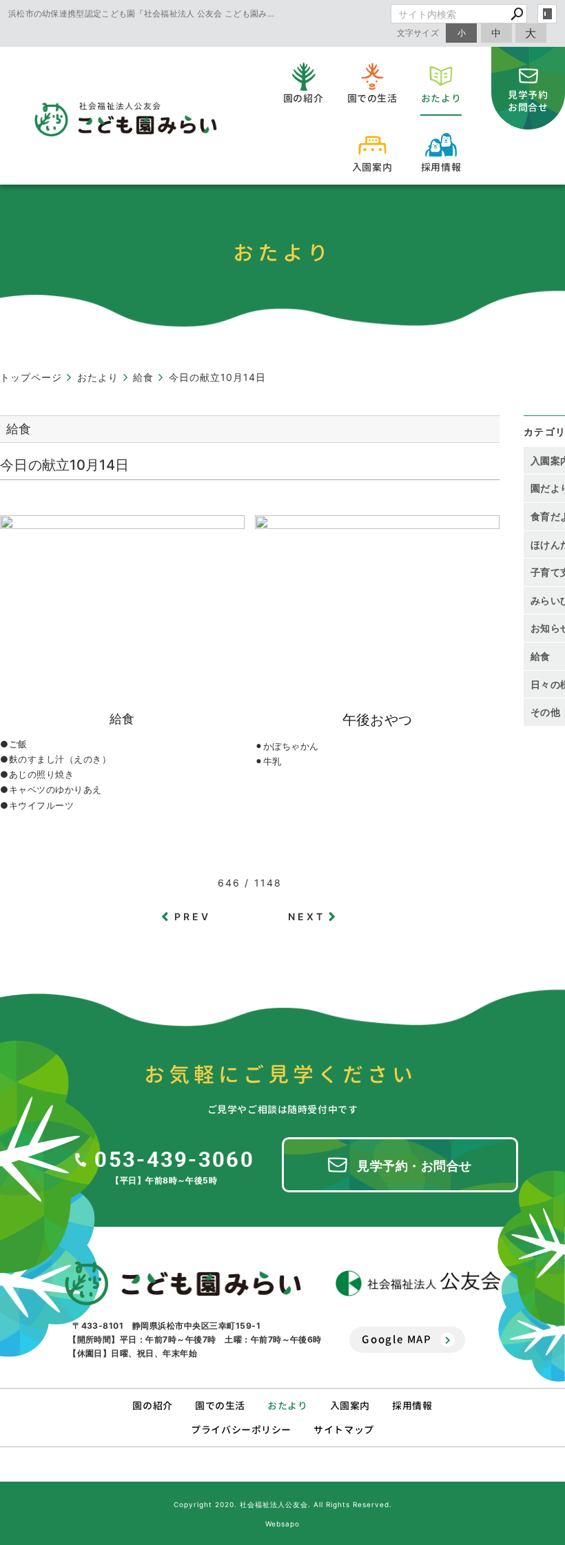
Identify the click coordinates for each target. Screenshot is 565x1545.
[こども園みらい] (183, 1283)
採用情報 (412, 1405)
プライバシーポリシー (241, 1429)
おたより (287, 1405)
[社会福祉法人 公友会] (418, 1283)
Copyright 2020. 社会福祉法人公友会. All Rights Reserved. (283, 1504)
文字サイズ (418, 33)
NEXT (307, 916)
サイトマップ (343, 1429)
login (547, 13)
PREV (193, 916)
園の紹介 (152, 1405)
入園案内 (350, 1405)
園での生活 (220, 1405)
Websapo (282, 1524)
